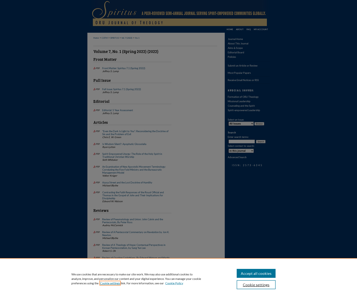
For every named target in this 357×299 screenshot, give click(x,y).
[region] (178, 278)
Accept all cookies (256, 273)
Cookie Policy (174, 283)
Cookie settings (110, 283)
